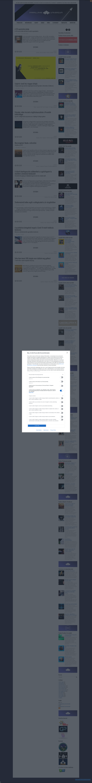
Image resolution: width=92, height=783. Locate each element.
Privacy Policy (53, 430)
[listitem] (46, 374)
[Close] (67, 353)
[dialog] (46, 391)
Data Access (46, 430)
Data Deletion (39, 430)
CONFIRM (37, 425)
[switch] (61, 377)
